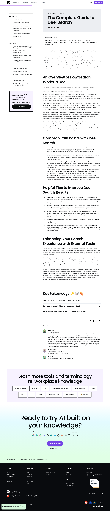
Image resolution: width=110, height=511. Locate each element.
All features (9, 479)
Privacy (30, 504)
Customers (29, 474)
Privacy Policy (13, 508)
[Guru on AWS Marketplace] (94, 483)
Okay (22, 506)
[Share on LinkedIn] (52, 27)
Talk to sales (98, 2)
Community (29, 481)
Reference (13, 459)
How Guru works (11, 474)
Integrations (10, 476)
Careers (68, 472)
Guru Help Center (50, 472)
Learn (27, 472)
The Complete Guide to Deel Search (37, 459)
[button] (16, 2)
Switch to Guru (70, 483)
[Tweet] (55, 27)
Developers (29, 479)
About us (68, 474)
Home (8, 459)
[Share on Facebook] (58, 27)
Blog (27, 483)
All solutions (10, 481)
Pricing (43, 2)
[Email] (49, 27)
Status (48, 474)
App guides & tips (22, 459)
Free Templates (70, 485)
